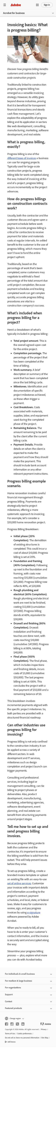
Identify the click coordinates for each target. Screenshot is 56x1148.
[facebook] (6, 1024)
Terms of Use (10, 1033)
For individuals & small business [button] (20, 974)
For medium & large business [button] (18, 981)
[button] (37, 4)
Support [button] (9, 994)
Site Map (44, 1038)
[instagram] (12, 1024)
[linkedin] (22, 1024)
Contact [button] (8, 1001)
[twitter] (17, 1024)
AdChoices (12, 1042)
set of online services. (19, 883)
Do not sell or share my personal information (22, 1038)
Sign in (47, 5)
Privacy (44, 1029)
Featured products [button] (13, 1008)
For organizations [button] (13, 987)
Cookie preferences (24, 1033)
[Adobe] (15, 5)
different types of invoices (21, 158)
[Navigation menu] (4, 5)
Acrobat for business (14, 13)
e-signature (33, 912)
